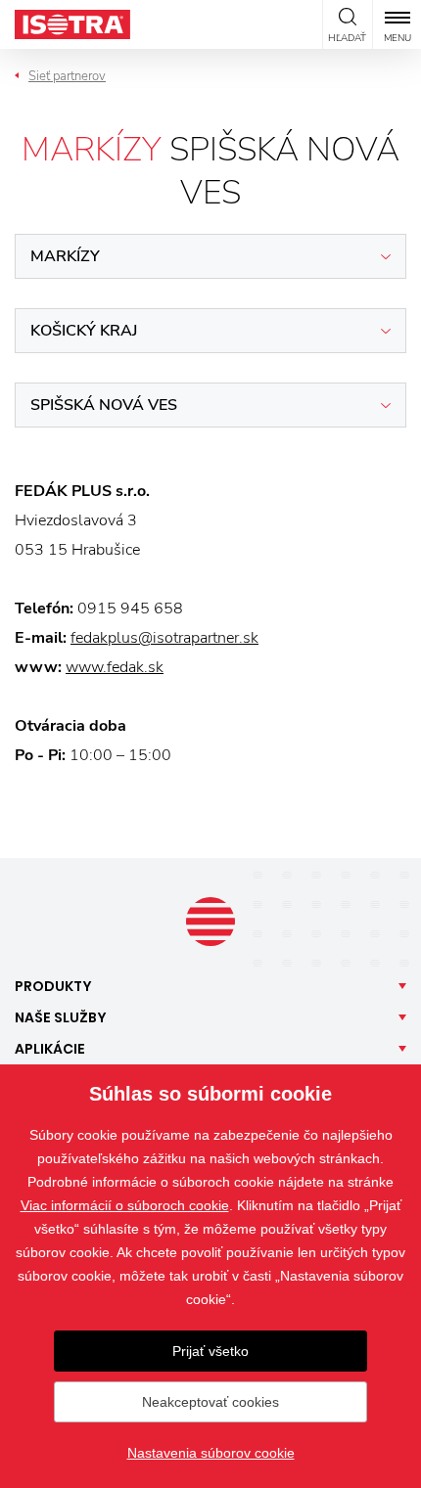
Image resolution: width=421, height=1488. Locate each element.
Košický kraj (83, 330)
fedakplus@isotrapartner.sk (164, 638)
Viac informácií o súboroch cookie (125, 1205)
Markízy (65, 256)
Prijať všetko (210, 1351)
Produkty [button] (53, 986)
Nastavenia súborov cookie (211, 1453)
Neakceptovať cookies (210, 1402)
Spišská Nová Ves (103, 405)
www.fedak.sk (115, 667)
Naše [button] (61, 1017)
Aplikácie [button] (50, 1049)
